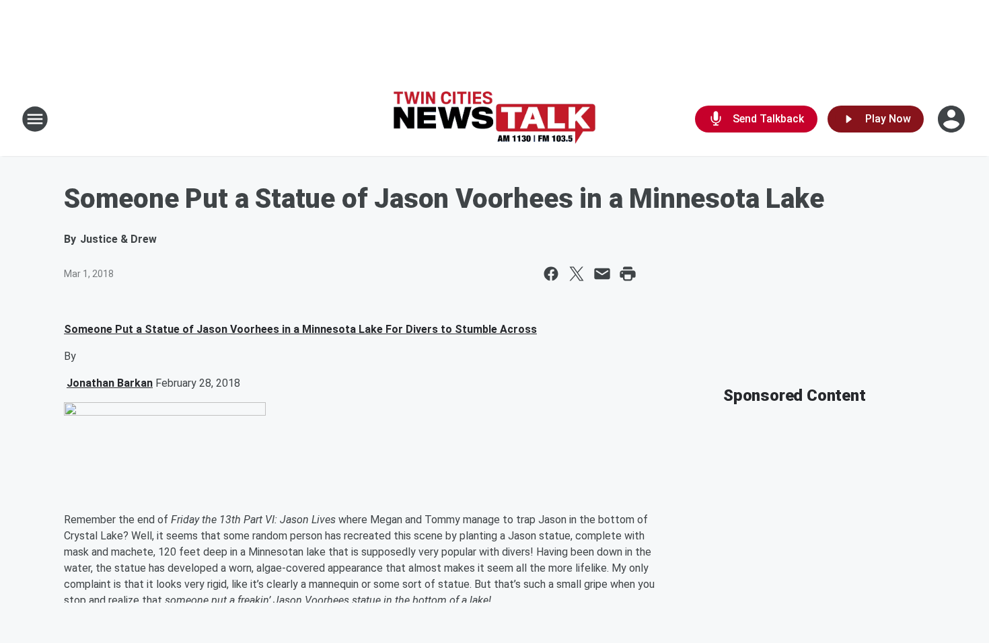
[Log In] (952, 119)
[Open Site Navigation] (35, 119)
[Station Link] (494, 119)
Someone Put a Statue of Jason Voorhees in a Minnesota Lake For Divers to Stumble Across (300, 329)
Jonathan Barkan (110, 383)
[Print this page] (627, 273)
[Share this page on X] (576, 273)
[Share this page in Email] (602, 273)
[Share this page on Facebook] (551, 273)
